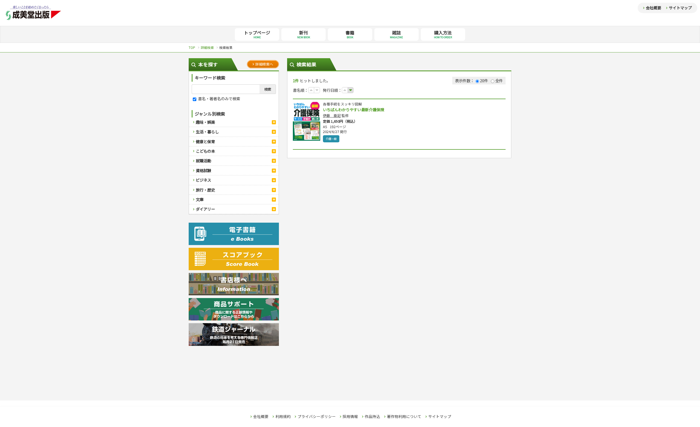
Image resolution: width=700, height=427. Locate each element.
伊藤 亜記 (332, 115)
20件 (484, 80)
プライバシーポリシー (317, 417)
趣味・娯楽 (205, 122)
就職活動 (203, 160)
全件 (499, 80)
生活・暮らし (207, 131)
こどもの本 (205, 151)
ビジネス (203, 180)
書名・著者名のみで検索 (218, 98)
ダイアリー (205, 209)
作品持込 (372, 417)
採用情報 (350, 417)
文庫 (199, 199)
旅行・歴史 (205, 190)
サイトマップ (680, 7)
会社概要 (653, 7)
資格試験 (203, 170)
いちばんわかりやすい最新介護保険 (353, 109)
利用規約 (283, 417)
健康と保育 (205, 141)
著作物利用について (404, 417)
